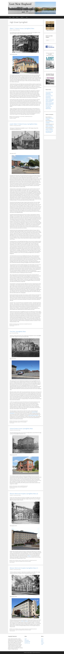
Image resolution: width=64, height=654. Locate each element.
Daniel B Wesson (13, 561)
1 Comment (12, 325)
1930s (11, 116)
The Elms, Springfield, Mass (18, 331)
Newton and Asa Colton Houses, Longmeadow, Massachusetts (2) (50, 100)
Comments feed (27, 641)
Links (26, 17)
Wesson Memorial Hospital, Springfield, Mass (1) (24, 568)
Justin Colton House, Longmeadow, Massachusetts (49, 96)
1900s (11, 560)
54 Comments (13, 630)
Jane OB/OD (48, 131)
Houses (14, 116)
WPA (18, 117)
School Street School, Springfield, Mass (21, 428)
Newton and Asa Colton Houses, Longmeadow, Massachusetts (50, 104)
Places (17, 17)
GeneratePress (37, 652)
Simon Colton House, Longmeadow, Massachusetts (49, 93)
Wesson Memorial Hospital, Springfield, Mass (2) (24, 494)
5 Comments (12, 562)
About (13, 17)
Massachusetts (17, 116)
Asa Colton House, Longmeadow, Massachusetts (49, 107)
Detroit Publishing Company (17, 560)
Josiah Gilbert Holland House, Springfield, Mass (23, 124)
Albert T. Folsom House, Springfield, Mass (22, 28)
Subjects (22, 17)
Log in (26, 638)
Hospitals (22, 560)
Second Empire (22, 116)
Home (10, 17)
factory (26, 621)
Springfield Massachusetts (28, 116)
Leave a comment (13, 118)
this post (29, 555)
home (22, 621)
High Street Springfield (14, 117)
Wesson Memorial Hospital (33, 415)
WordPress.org (27, 642)
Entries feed (27, 640)
